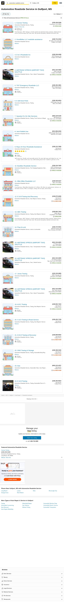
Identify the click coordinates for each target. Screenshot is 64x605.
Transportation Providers (40, 246)
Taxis (31, 74)
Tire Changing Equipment (36, 168)
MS (7, 395)
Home (2, 395)
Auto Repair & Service (35, 198)
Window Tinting (26, 507)
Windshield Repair (27, 503)
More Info (21, 26)
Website (17, 26)
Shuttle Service (37, 262)
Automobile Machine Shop (50, 503)
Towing (32, 25)
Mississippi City (53, 490)
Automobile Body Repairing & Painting (43, 352)
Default (58, 14)
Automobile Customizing (7, 505)
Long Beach (4, 490)
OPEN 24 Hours (24, 18)
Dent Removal (4, 507)
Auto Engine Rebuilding (7, 509)
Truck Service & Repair (40, 118)
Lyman (18, 490)
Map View (6, 14)
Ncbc (34, 490)
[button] (60, 3)
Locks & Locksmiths (35, 229)
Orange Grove (4, 492)
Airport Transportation (39, 74)
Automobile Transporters (50, 507)
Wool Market (20, 492)
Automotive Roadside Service (22, 25)
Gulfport (11, 395)
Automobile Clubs (34, 368)
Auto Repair (18, 395)
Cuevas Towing (5, 450)
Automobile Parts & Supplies (41, 383)
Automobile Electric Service (51, 505)
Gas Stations (25, 505)
